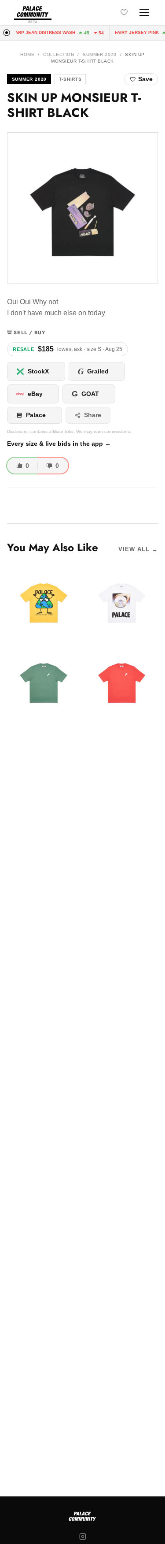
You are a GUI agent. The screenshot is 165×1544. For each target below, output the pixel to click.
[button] (82, 207)
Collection (58, 54)
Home (27, 54)
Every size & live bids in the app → (59, 443)
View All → (138, 549)
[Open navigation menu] (144, 12)
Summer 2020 (99, 54)
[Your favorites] (124, 12)
